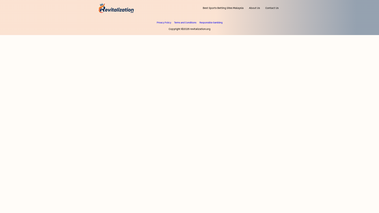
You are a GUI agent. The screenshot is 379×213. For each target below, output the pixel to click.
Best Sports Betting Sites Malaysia (223, 8)
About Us (254, 8)
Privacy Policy (164, 22)
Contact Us (272, 8)
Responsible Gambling (211, 22)
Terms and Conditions (185, 22)
